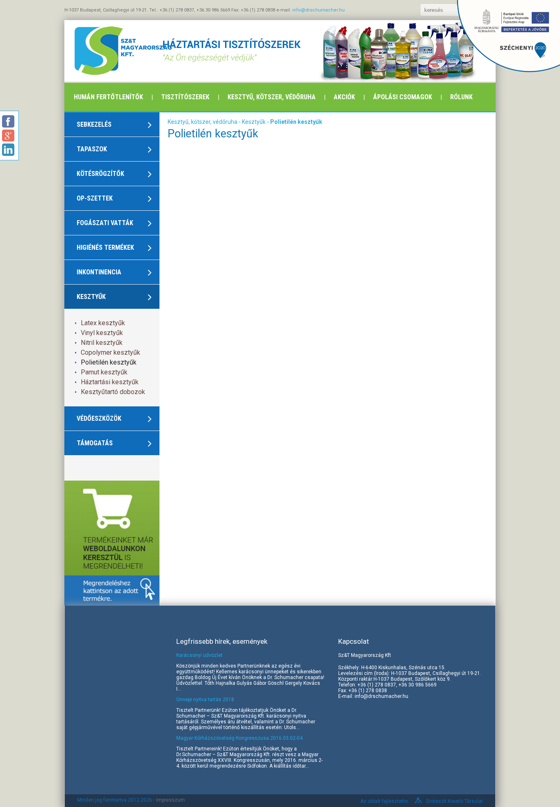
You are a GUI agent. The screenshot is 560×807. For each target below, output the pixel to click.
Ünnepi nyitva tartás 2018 (205, 699)
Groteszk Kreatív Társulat (454, 801)
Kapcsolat (353, 641)
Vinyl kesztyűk (102, 333)
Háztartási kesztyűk (110, 382)
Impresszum (170, 800)
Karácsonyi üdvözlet (199, 655)
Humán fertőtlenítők (108, 97)
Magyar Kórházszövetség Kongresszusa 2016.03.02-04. (240, 738)
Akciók (344, 97)
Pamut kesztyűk (104, 372)
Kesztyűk (254, 122)
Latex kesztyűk (103, 323)
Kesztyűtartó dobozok (113, 392)
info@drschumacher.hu (318, 10)
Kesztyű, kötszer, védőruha (272, 97)
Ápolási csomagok (402, 97)
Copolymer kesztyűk (110, 352)
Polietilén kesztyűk (109, 362)
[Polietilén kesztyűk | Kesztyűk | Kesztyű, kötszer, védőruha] (103, 50)
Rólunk (461, 97)
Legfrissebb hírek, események (221, 641)
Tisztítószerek (185, 97)
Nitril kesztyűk (102, 343)
